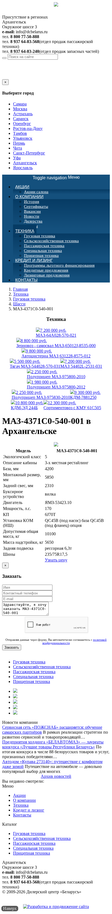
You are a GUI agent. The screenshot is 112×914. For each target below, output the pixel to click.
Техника (24, 231)
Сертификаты (36, 206)
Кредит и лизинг (34, 260)
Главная (20, 289)
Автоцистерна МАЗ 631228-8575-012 (56, 353)
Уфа (17, 158)
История (31, 201)
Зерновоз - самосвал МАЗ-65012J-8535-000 (56, 343)
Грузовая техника (39, 236)
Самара (20, 104)
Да (4, 76)
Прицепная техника (31, 681)
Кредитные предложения (46, 270)
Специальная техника (43, 250)
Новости (31, 216)
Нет (11, 76)
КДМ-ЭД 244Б (27, 405)
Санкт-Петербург (29, 153)
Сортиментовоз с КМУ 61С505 (72, 405)
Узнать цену (56, 560)
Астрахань (23, 113)
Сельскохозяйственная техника (51, 241)
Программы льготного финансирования (59, 265)
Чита (17, 148)
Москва (20, 109)
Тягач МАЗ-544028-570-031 (35, 364)
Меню (56, 177)
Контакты (26, 280)
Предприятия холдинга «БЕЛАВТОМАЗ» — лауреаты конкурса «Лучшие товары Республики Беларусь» (53, 744)
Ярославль (23, 167)
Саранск (21, 118)
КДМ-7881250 (85, 395)
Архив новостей (56, 776)
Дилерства (33, 221)
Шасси (19, 304)
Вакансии (32, 211)
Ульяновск (22, 138)
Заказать (11, 647)
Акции (22, 186)
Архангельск (46, 62)
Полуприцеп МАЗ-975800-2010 (56, 374)
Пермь (19, 143)
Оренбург (22, 123)
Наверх (10, 908)
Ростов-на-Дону (28, 128)
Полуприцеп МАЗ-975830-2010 (41, 395)
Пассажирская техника (44, 246)
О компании (29, 196)
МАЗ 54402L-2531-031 (81, 364)
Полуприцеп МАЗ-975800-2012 (56, 384)
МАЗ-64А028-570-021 (56, 333)
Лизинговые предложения (47, 275)
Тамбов (20, 133)
